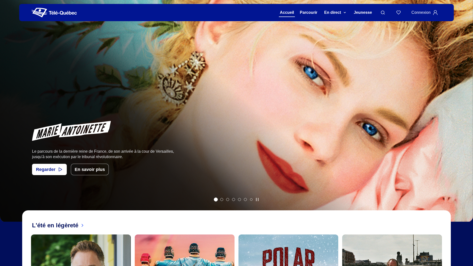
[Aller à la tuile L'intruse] (239, 199)
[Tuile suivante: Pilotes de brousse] (465, 117)
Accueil (287, 12)
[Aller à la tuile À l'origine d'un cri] (234, 199)
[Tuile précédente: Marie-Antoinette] (7, 117)
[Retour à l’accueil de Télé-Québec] (54, 13)
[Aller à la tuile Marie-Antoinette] (216, 199)
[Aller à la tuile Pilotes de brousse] (228, 199)
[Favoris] (399, 12)
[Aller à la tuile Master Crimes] (245, 199)
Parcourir (308, 12)
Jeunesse (363, 12)
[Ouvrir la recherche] (383, 12)
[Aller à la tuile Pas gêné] (222, 199)
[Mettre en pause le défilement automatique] (257, 199)
